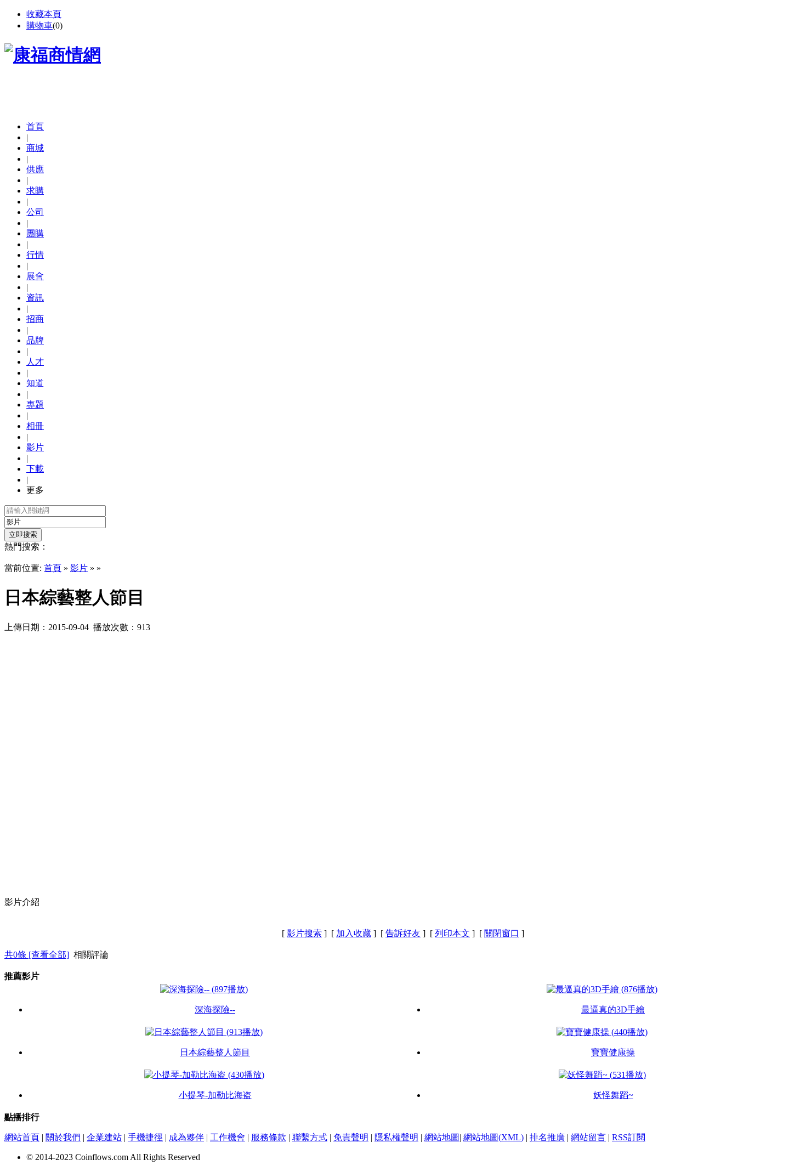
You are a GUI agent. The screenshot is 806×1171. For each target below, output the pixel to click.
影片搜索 (304, 933)
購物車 (39, 25)
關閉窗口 (501, 933)
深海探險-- (215, 1009)
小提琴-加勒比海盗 (215, 1095)
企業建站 (104, 1137)
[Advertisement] (132, 96)
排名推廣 (547, 1137)
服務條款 (268, 1137)
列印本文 (452, 933)
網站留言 (588, 1137)
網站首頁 (21, 1137)
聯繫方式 (309, 1137)
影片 (79, 568)
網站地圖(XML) (493, 1137)
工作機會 (227, 1137)
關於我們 (63, 1137)
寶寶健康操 (613, 1052)
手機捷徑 (145, 1137)
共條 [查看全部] (36, 954)
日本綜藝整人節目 (215, 1052)
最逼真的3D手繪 (613, 1009)
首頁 (35, 126)
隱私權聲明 (396, 1137)
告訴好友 (403, 933)
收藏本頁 (43, 14)
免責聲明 (350, 1137)
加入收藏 (353, 933)
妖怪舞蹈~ (613, 1095)
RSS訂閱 (628, 1137)
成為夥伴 (186, 1137)
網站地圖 (441, 1137)
